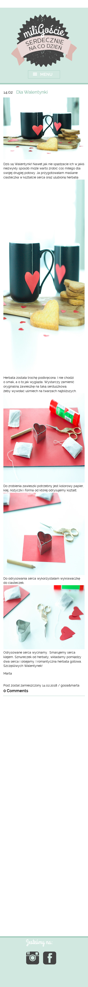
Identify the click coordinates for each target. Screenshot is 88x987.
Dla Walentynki (32, 92)
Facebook (49, 958)
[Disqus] (44, 756)
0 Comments (15, 690)
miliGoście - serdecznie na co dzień (44, 40)
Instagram (32, 958)
